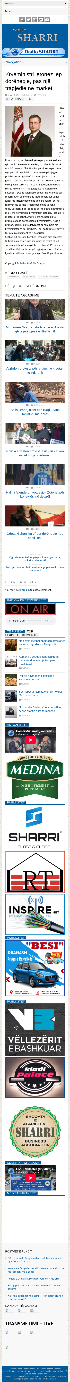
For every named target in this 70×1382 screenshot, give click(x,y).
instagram (41, 19)
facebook (22, 19)
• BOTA (16, 95)
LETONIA (42, 276)
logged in (24, 590)
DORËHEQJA (14, 276)
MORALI (54, 276)
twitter (28, 19)
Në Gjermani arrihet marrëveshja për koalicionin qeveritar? (35, 569)
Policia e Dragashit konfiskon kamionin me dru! (33, 1279)
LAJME (22, 95)
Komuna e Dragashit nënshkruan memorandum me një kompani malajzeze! (39, 660)
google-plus (34, 19)
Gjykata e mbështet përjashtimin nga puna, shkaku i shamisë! (35, 559)
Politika (29, 95)
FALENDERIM (29, 276)
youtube (47, 19)
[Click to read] (35, 309)
